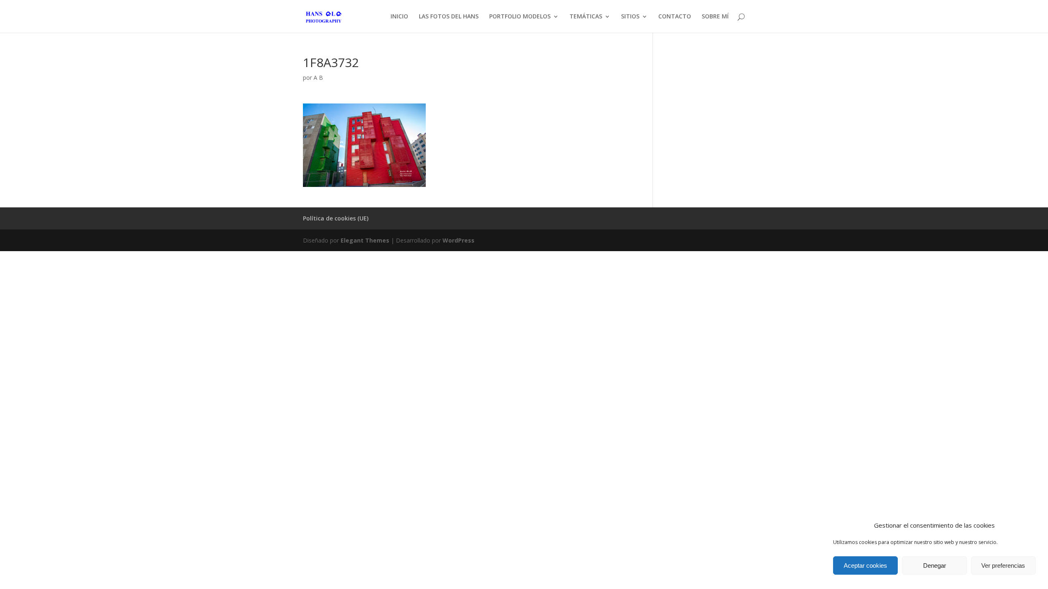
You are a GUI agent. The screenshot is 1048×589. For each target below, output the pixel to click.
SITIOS (630, 16)
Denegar (934, 565)
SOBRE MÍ (715, 16)
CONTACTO (674, 16)
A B (318, 77)
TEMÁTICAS (585, 16)
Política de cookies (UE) (335, 218)
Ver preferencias (1003, 565)
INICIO (399, 16)
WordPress (458, 240)
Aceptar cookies (865, 565)
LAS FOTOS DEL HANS (449, 16)
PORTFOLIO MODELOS (520, 16)
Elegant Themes (365, 240)
